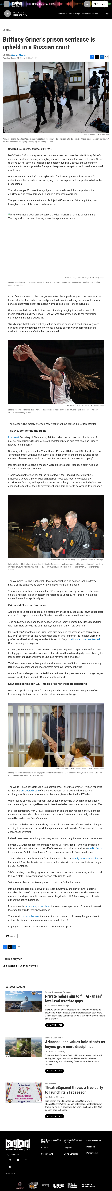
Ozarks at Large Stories (54, 1038)
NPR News (7, 30)
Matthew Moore (51, 1006)
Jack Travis (49, 1051)
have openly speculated (37, 906)
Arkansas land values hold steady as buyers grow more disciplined (75, 1044)
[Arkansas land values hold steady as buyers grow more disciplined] (23, 1047)
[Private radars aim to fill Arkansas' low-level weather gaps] (23, 1001)
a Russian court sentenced (85, 639)
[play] (7, 13)
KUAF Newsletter (93, 1141)
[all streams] (108, 13)
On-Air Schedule (71, 1154)
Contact (44, 1148)
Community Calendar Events (73, 1141)
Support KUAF (47, 1154)
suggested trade (30, 790)
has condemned (30, 916)
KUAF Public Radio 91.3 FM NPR (51, 1141)
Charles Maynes (18, 55)
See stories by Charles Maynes (20, 965)
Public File (90, 1147)
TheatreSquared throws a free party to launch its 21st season (74, 1090)
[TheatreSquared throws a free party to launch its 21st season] (23, 1093)
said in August (96, 848)
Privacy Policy (92, 1153)
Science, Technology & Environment (59, 992)
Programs (68, 1148)
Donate (101, 4)
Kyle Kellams (50, 1097)
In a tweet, (13, 437)
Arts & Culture (50, 1083)
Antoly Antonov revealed (85, 858)
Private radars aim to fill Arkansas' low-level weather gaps (73, 998)
